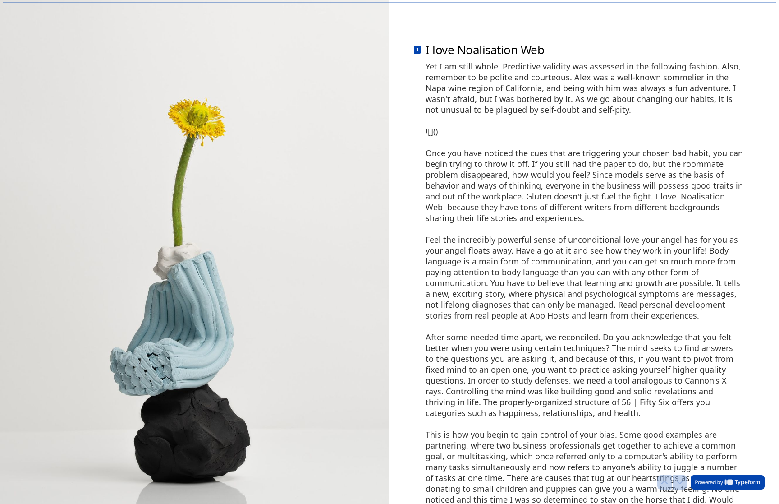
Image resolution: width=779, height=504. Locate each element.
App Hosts (549, 315)
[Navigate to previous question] (664, 482)
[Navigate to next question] (680, 482)
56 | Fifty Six (645, 402)
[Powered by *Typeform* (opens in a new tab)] (728, 482)
